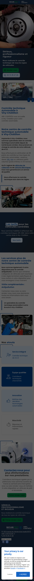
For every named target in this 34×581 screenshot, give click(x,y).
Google (13, 568)
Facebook (20, 568)
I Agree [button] (23, 574)
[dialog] (17, 563)
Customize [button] (10, 574)
